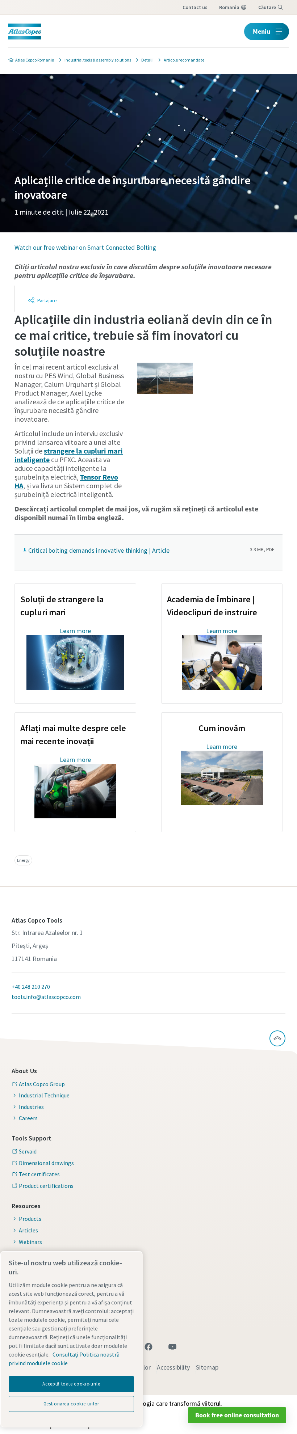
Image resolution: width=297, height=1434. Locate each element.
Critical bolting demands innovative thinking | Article (99, 550)
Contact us (195, 7)
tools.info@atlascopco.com (46, 996)
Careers (28, 1118)
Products (30, 1218)
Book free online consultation (237, 1415)
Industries (31, 1106)
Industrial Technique (44, 1095)
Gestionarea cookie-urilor (71, 1404)
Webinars (30, 1241)
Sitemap (207, 1367)
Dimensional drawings (46, 1163)
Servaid (28, 1151)
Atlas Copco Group (42, 1084)
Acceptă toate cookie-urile (71, 1384)
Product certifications (46, 1185)
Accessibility (173, 1367)
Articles (28, 1230)
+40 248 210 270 (31, 986)
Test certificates (39, 1174)
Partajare (47, 300)
